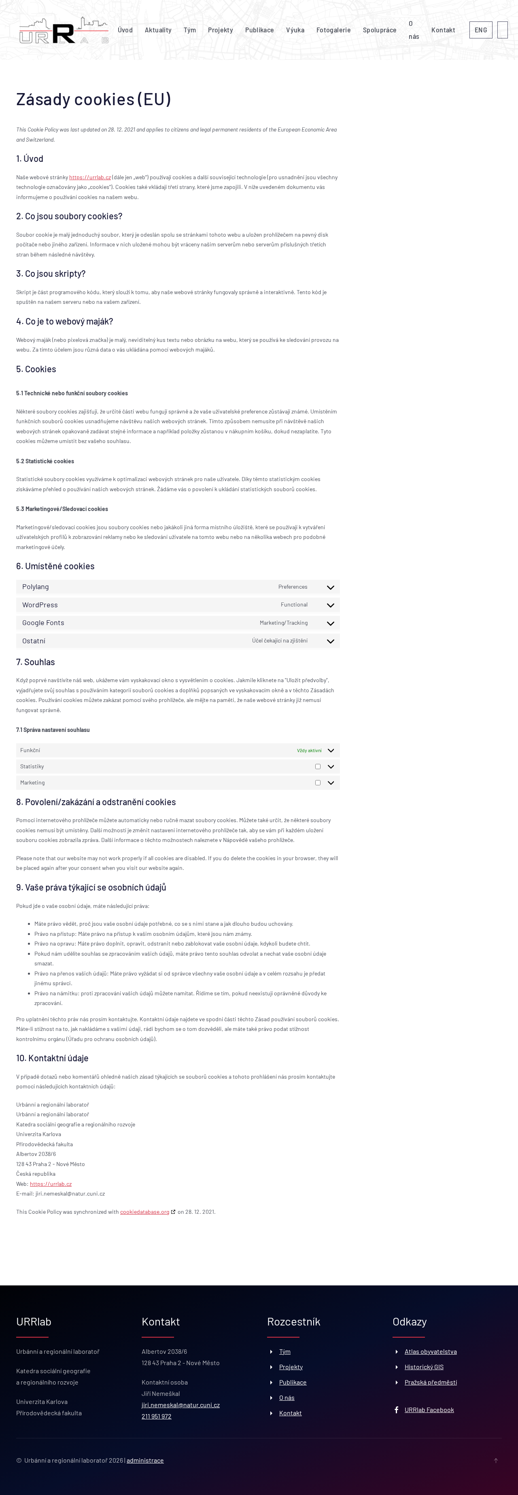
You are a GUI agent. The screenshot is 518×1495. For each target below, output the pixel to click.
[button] (496, 1461)
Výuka (295, 29)
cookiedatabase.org (144, 1211)
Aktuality (158, 29)
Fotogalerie (333, 29)
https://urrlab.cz (90, 177)
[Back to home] (64, 30)
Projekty (220, 29)
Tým (190, 29)
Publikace (259, 29)
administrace (145, 1460)
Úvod (125, 29)
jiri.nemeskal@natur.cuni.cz (181, 1404)
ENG (481, 29)
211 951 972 (157, 1416)
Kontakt (443, 29)
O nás (414, 29)
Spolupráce (380, 29)
